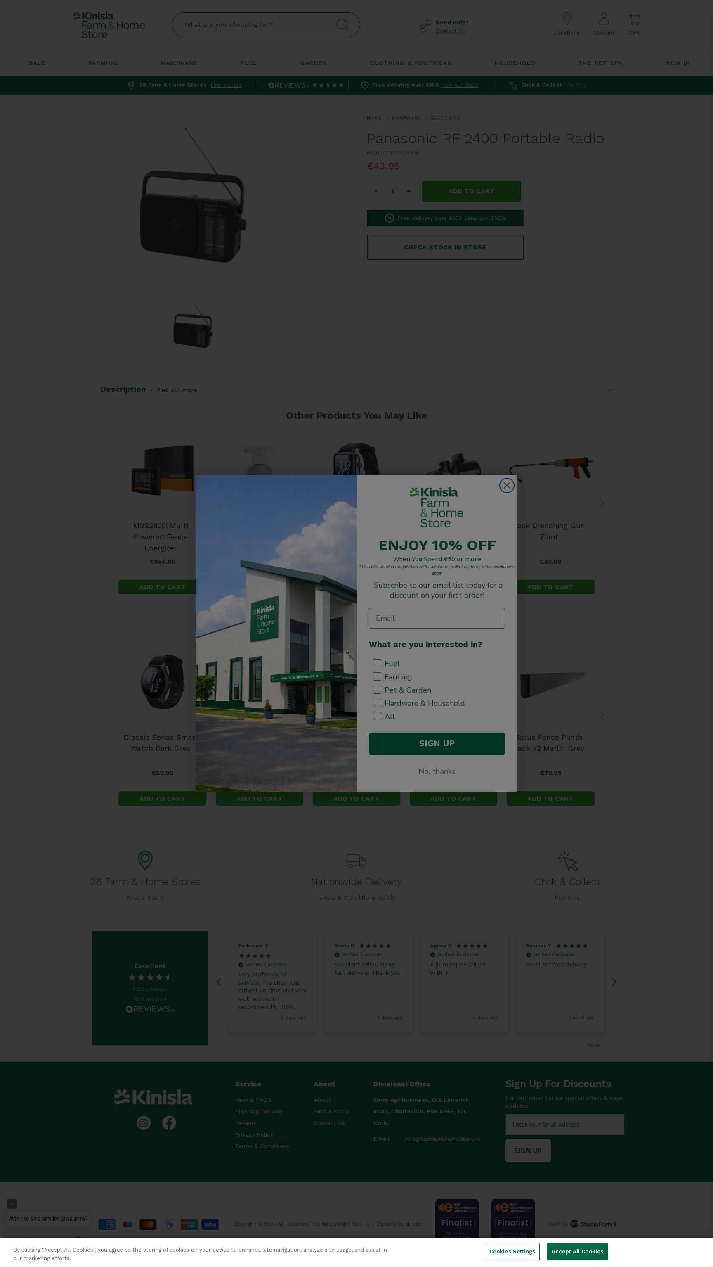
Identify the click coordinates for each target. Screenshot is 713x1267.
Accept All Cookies (577, 1251)
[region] (356, 1252)
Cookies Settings (512, 1251)
